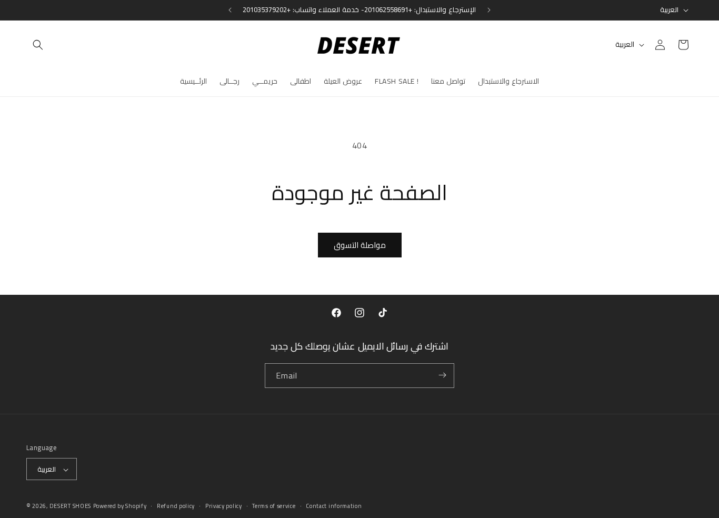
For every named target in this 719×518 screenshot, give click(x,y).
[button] (37, 44)
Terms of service (273, 506)
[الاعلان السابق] (230, 10)
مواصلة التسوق (360, 245)
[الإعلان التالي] (489, 10)
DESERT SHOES (70, 506)
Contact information (334, 506)
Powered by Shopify (120, 506)
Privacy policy (223, 506)
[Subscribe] (442, 375)
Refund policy (176, 506)
